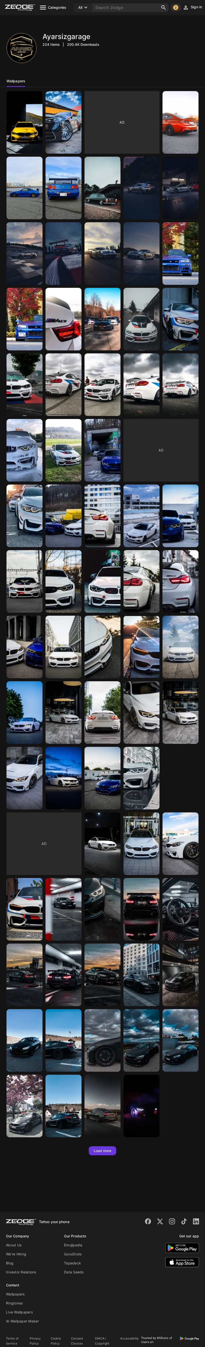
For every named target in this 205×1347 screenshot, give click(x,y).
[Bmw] (102, 319)
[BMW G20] (24, 122)
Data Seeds (74, 1272)
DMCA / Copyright (102, 1340)
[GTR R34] (24, 188)
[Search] (163, 7)
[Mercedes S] (64, 122)
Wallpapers (15, 1294)
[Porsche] (142, 188)
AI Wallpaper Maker (22, 1321)
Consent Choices (77, 1340)
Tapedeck (72, 1263)
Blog (10, 1263)
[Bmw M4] (64, 909)
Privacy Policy (35, 1340)
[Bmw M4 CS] (64, 319)
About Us (14, 1245)
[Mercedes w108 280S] (102, 188)
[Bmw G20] (180, 122)
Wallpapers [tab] (15, 81)
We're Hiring (16, 1254)
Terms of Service (12, 1340)
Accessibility (129, 1338)
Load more (103, 1151)
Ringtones (14, 1303)
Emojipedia (73, 1245)
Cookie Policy (56, 1340)
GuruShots (73, 1254)
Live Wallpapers (19, 1312)
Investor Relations (21, 1272)
